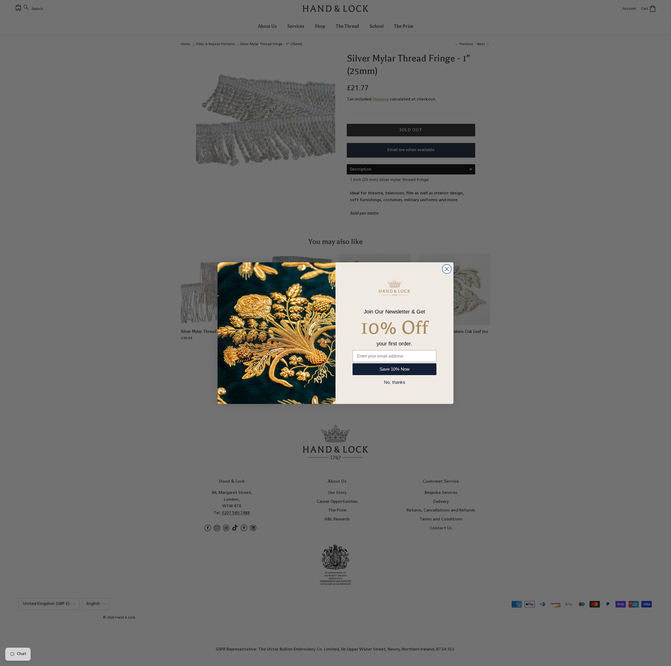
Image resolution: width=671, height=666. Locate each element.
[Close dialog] (446, 269)
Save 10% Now (394, 369)
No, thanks (394, 382)
